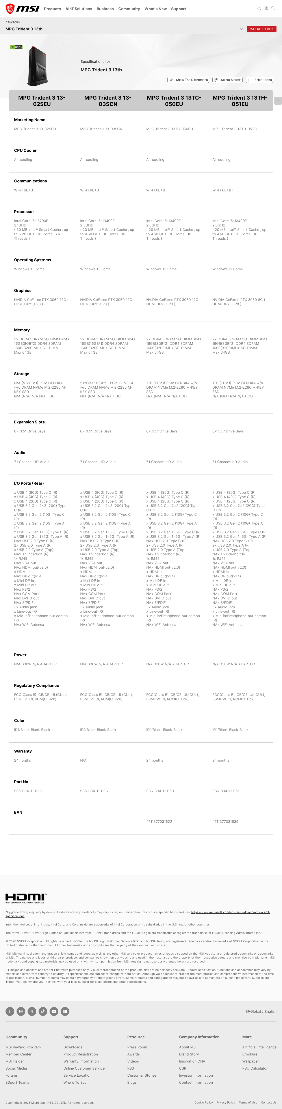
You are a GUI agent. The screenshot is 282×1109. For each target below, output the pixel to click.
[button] (227, 80)
